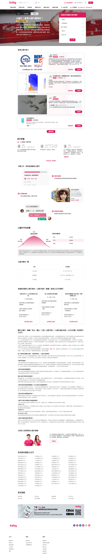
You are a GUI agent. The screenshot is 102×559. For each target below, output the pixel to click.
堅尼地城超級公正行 (56, 471)
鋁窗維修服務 (89, 7)
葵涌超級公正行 (21, 475)
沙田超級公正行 (38, 456)
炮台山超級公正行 (56, 483)
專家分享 (44, 546)
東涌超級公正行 (55, 481)
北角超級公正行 (38, 462)
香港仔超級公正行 (39, 475)
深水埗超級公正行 (39, 458)
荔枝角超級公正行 (22, 466)
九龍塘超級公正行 (22, 479)
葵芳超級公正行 (72, 481)
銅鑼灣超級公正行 (22, 468)
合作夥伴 (44, 549)
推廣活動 (44, 551)
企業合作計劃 (29, 542)
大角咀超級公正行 (56, 473)
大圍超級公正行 (38, 464)
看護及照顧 (55, 7)
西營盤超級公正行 (72, 468)
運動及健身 (46, 7)
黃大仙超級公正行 (72, 464)
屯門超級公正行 (21, 458)
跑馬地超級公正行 (72, 471)
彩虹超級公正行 (38, 479)
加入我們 (11, 546)
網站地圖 (44, 553)
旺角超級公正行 (72, 460)
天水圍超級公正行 (56, 458)
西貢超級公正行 (38, 481)
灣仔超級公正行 (72, 466)
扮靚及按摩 (13, 7)
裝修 (24, 338)
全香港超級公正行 (22, 456)
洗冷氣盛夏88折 (81, 7)
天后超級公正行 (38, 485)
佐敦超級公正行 (72, 479)
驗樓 (51, 349)
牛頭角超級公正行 (56, 477)
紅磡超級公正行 (55, 466)
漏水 (64, 349)
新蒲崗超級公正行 (22, 483)
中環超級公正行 (38, 473)
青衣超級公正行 (72, 458)
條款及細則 (11, 544)
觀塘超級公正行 (21, 460)
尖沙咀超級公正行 (39, 466)
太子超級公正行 (55, 479)
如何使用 (28, 540)
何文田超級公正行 (22, 471)
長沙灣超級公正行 (39, 468)
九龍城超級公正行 (72, 473)
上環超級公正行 (38, 483)
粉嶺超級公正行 (55, 462)
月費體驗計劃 (29, 544)
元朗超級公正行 (55, 456)
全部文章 (44, 544)
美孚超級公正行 (38, 477)
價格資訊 (44, 540)
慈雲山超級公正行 (22, 464)
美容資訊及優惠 (46, 542)
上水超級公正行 (38, 460)
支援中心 (11, 542)
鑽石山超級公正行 (72, 477)
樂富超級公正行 (21, 473)
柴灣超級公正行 (72, 462)
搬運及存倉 (38, 7)
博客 (10, 551)
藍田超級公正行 (55, 475)
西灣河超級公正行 (22, 477)
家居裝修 (29, 7)
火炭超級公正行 (55, 468)
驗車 (48, 349)
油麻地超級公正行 (39, 471)
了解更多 (53, 441)
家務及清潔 (21, 7)
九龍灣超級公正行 (72, 475)
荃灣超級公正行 (72, 456)
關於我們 (11, 540)
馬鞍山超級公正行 (56, 464)
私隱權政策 (11, 549)
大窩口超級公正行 (72, 483)
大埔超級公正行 (55, 460)
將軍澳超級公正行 (22, 462)
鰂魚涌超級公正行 (22, 481)
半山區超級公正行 (22, 485)
